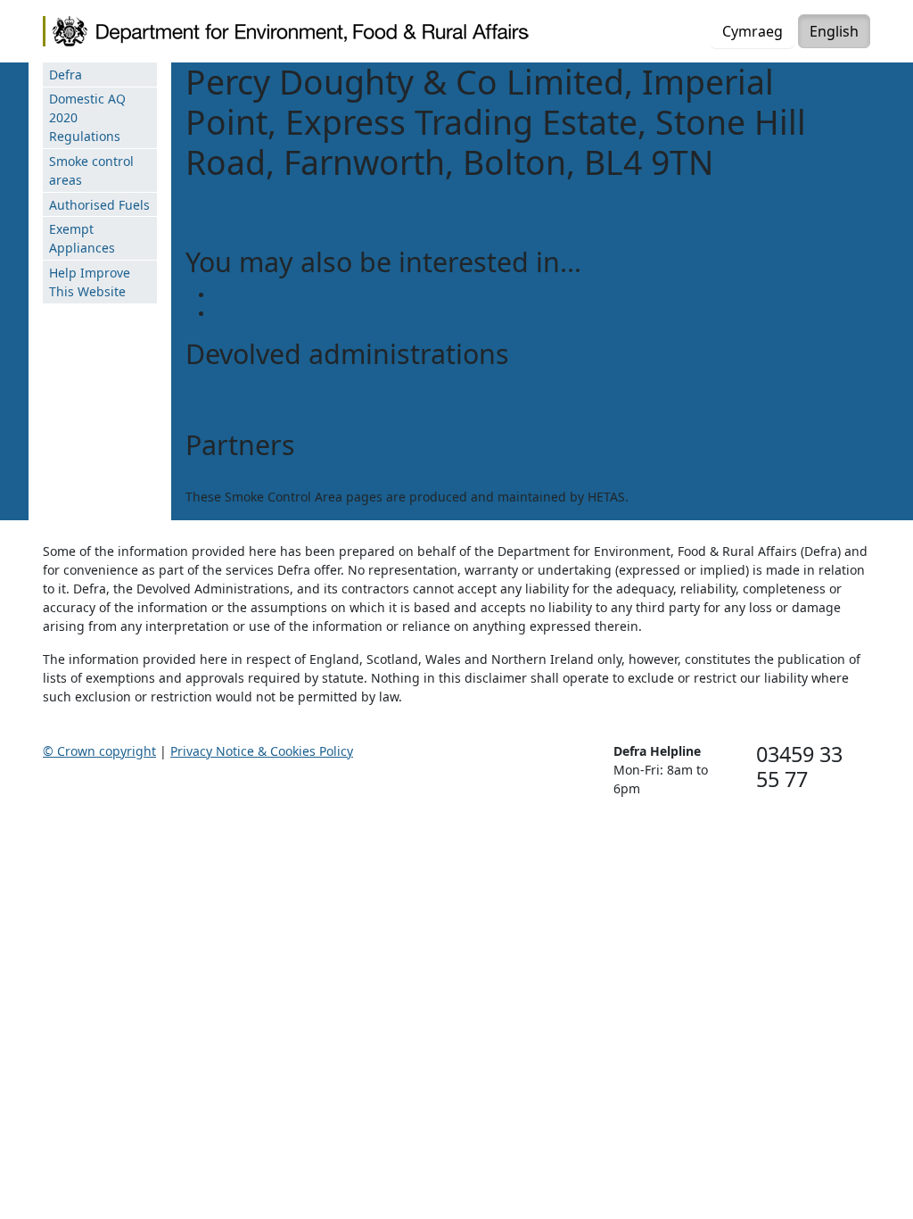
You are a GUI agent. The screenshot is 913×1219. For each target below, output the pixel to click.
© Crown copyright (99, 750)
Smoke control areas (91, 170)
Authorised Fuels (99, 204)
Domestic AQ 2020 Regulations (87, 117)
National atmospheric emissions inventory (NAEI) (360, 294)
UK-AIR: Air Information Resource (314, 313)
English (834, 31)
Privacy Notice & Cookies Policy (261, 750)
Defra (65, 74)
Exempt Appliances (82, 238)
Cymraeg (752, 31)
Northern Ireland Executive (266, 404)
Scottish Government (247, 385)
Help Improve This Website (89, 282)
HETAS (204, 477)
